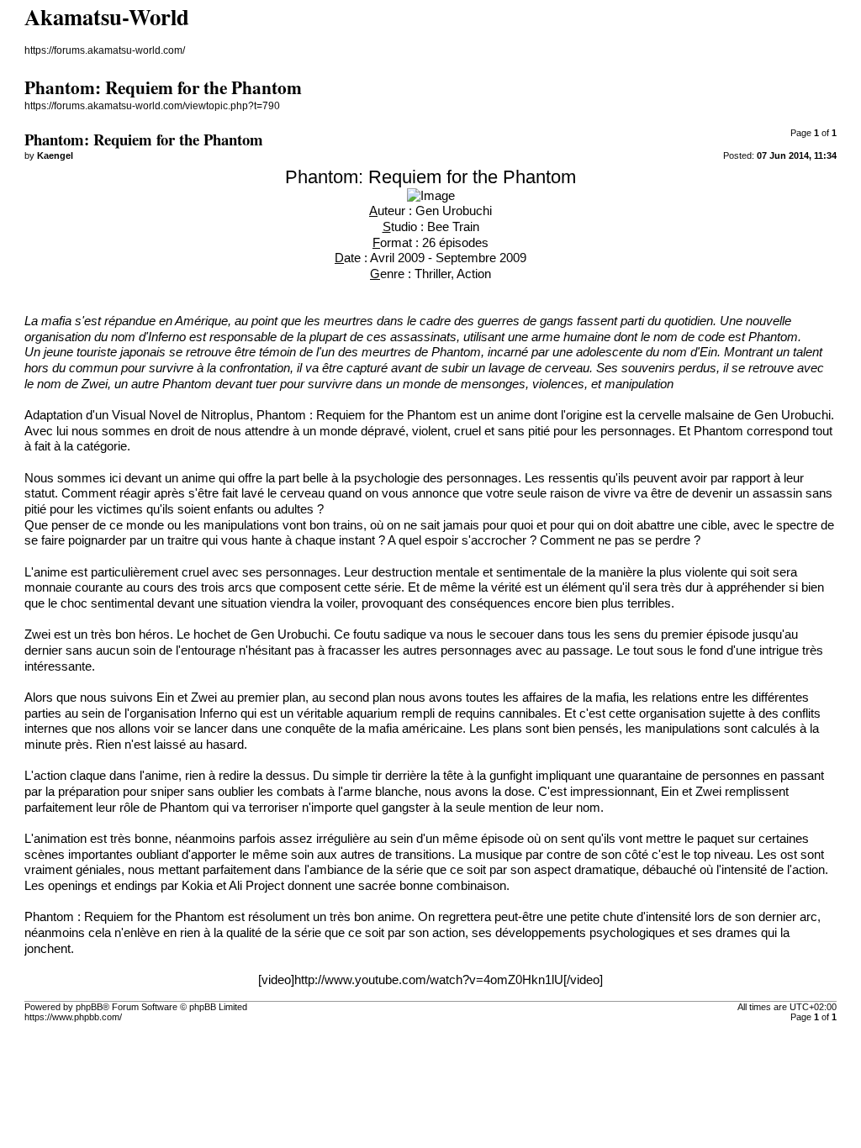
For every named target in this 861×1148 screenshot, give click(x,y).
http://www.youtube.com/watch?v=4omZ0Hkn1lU (428, 980)
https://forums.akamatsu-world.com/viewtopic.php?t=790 (152, 106)
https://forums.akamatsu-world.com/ (104, 50)
